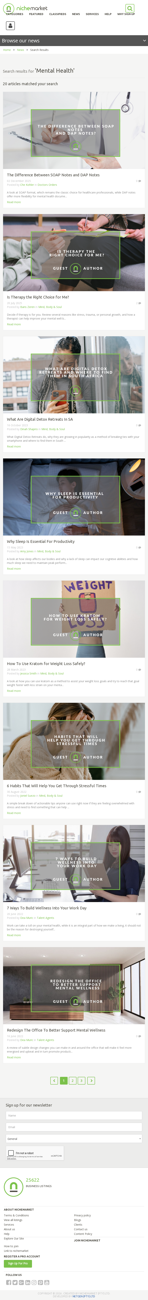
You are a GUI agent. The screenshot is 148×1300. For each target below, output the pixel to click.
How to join (11, 1246)
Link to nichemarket (16, 1251)
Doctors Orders (47, 185)
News (20, 50)
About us (9, 1229)
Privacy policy (82, 1215)
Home (7, 50)
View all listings (13, 1220)
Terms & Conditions (16, 1215)
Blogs (77, 1220)
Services (9, 1224)
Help (6, 1234)
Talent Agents (45, 918)
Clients (78, 1224)
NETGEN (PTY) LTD (84, 1296)
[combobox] (74, 1138)
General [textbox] (12, 1139)
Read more (14, 202)
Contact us (80, 1229)
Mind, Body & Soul (50, 307)
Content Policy (83, 1234)
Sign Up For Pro (18, 1263)
